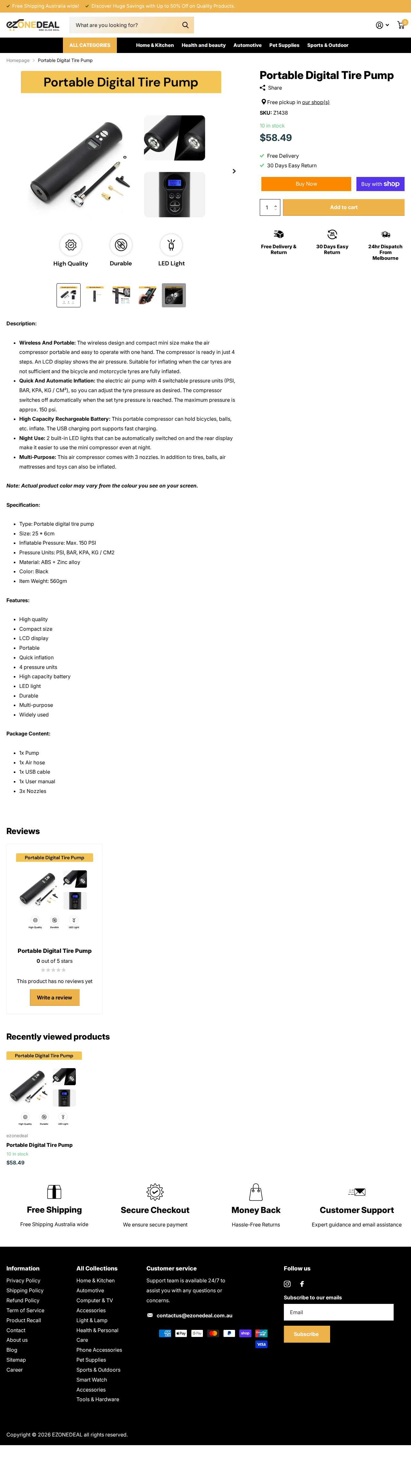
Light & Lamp (92, 1320)
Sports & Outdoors (98, 1369)
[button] (234, 171)
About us (17, 1340)
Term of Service (25, 1310)
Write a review (54, 997)
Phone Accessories (99, 1350)
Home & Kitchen (155, 45)
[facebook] (302, 1284)
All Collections (97, 1268)
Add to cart (344, 207)
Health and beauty (204, 45)
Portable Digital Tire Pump (39, 1145)
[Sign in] (382, 25)
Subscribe (307, 1334)
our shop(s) (316, 102)
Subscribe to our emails (313, 1297)
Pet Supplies (284, 45)
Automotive (247, 45)
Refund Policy (22, 1300)
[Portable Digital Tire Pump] (44, 1089)
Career (14, 1369)
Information (22, 1268)
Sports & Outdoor (327, 45)
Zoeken (185, 25)
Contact (15, 1330)
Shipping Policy (25, 1290)
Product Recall (23, 1320)
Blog (11, 1350)
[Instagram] (287, 1284)
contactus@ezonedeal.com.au (194, 1315)
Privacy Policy (23, 1280)
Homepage (18, 60)
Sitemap (16, 1360)
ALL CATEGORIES (89, 45)
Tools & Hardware (97, 1399)
